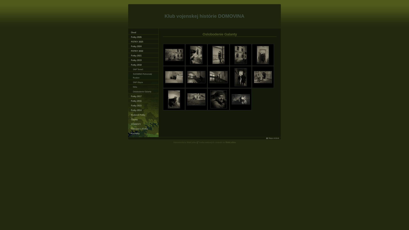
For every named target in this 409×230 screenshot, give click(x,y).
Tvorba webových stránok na (217, 142)
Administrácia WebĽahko (184, 142)
